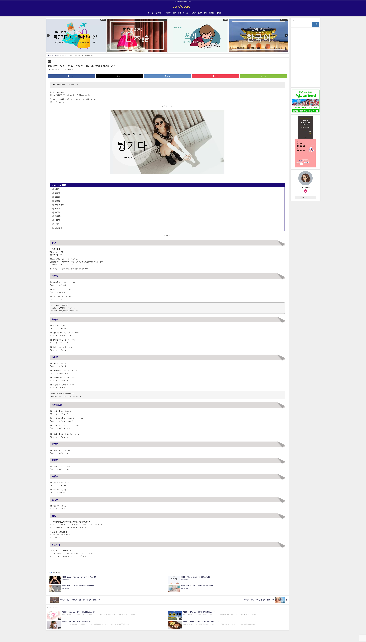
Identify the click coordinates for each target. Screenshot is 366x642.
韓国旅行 (211, 13)
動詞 (49, 61)
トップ (147, 13)
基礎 (179, 13)
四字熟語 (193, 13)
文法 (174, 13)
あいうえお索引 (156, 13)
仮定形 (57, 220)
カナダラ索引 (167, 13)
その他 (219, 13)
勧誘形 (57, 216)
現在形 (57, 193)
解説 (56, 189)
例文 (55, 224)
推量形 (57, 201)
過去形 (57, 197)
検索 (293, 20)
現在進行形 (58, 205)
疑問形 (57, 212)
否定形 (57, 208)
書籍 (205, 13)
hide (64, 185)
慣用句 (200, 13)
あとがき (57, 228)
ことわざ (185, 13)
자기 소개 (305, 197)
